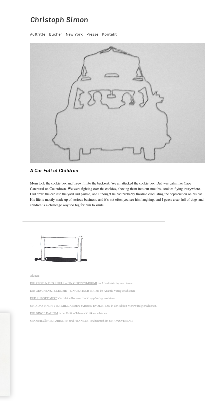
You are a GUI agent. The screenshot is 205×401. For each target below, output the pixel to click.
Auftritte (37, 34)
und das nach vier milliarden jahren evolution (70, 306)
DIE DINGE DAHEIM (44, 313)
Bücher (55, 34)
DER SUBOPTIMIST (43, 298)
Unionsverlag (121, 321)
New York (74, 34)
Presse (92, 34)
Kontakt (109, 34)
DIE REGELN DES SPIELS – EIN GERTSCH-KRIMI (63, 283)
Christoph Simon (59, 20)
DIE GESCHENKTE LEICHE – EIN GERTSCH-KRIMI (64, 290)
